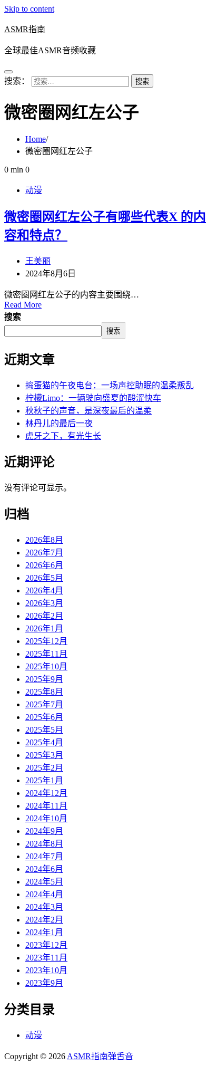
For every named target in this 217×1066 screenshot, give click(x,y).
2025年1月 (44, 780)
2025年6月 (44, 717)
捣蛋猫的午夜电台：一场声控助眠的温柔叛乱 (109, 385)
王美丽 (38, 260)
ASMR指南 (24, 29)
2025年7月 (44, 704)
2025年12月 (46, 641)
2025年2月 (44, 767)
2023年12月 (46, 944)
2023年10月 (46, 970)
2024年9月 (44, 831)
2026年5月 (44, 577)
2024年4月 (44, 894)
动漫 (33, 190)
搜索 (12, 316)
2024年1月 (44, 932)
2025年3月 (44, 755)
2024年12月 (46, 793)
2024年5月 (44, 881)
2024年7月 (44, 856)
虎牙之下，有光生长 (63, 435)
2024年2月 (44, 919)
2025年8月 (44, 691)
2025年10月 (46, 666)
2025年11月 (46, 653)
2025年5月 (44, 729)
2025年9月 (44, 679)
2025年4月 (44, 742)
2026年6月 (44, 565)
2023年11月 (46, 957)
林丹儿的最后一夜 (59, 423)
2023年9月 (44, 982)
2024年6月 (44, 869)
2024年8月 (44, 843)
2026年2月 (44, 615)
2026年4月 (44, 590)
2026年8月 (44, 539)
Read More (23, 304)
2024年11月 (46, 805)
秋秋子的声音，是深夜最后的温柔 (88, 410)
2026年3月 (44, 603)
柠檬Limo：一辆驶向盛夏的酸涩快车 (93, 397)
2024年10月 (46, 818)
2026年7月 (44, 552)
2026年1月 (44, 628)
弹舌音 (120, 1056)
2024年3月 (44, 906)
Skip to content (29, 8)
